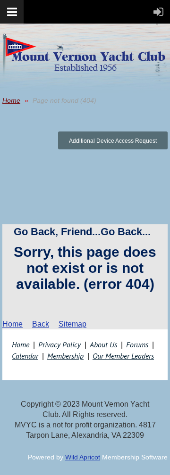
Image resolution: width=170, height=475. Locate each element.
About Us (103, 344)
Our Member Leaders (123, 355)
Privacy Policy (59, 344)
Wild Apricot (82, 457)
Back (40, 324)
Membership (65, 355)
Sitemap (72, 324)
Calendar (25, 355)
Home (11, 100)
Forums (137, 344)
